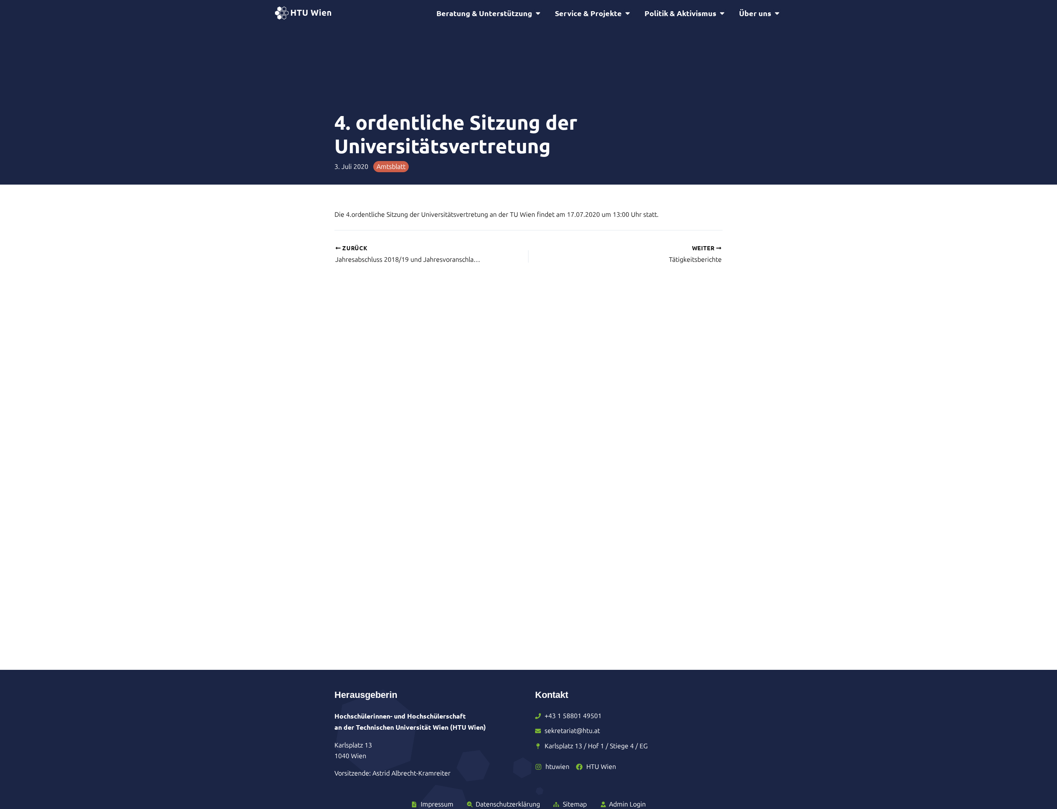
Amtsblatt (391, 167)
